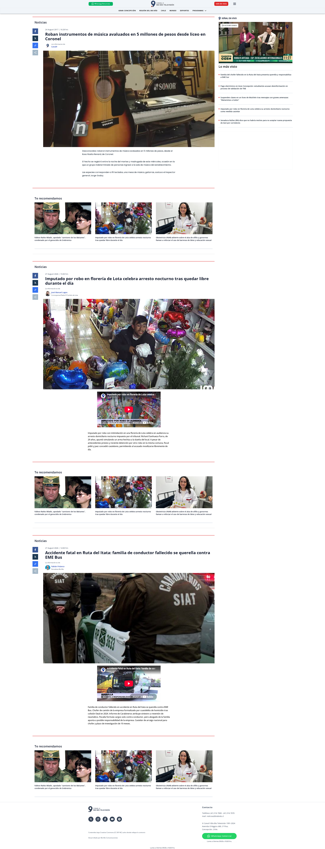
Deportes (184, 11)
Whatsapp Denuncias (102, 4)
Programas (198, 11)
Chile (163, 11)
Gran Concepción (127, 11)
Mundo (173, 11)
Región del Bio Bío (148, 11)
